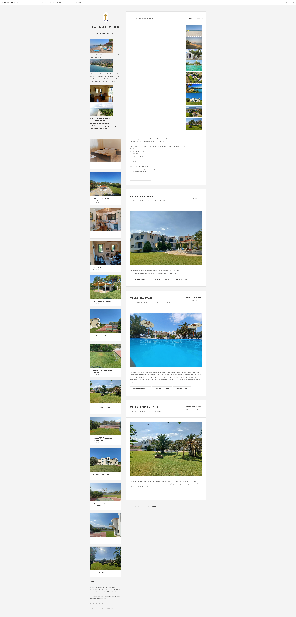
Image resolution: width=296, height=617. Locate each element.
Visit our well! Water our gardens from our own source (102, 407)
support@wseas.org (149, 169)
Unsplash (114, 608)
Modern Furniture (99, 164)
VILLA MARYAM (141, 298)
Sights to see (182, 279)
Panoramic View (98, 572)
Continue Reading (140, 178)
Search (287, 2)
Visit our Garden (99, 539)
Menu (293, 2)
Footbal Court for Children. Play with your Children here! (102, 439)
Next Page (152, 506)
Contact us (82, 2)
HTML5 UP (103, 608)
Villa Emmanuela (56, 2)
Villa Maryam (42, 2)
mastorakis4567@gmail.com (138, 171)
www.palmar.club (10, 2)
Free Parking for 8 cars (101, 301)
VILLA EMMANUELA (144, 407)
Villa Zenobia (28, 2)
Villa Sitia (71, 2)
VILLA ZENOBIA (141, 196)
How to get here (162, 279)
